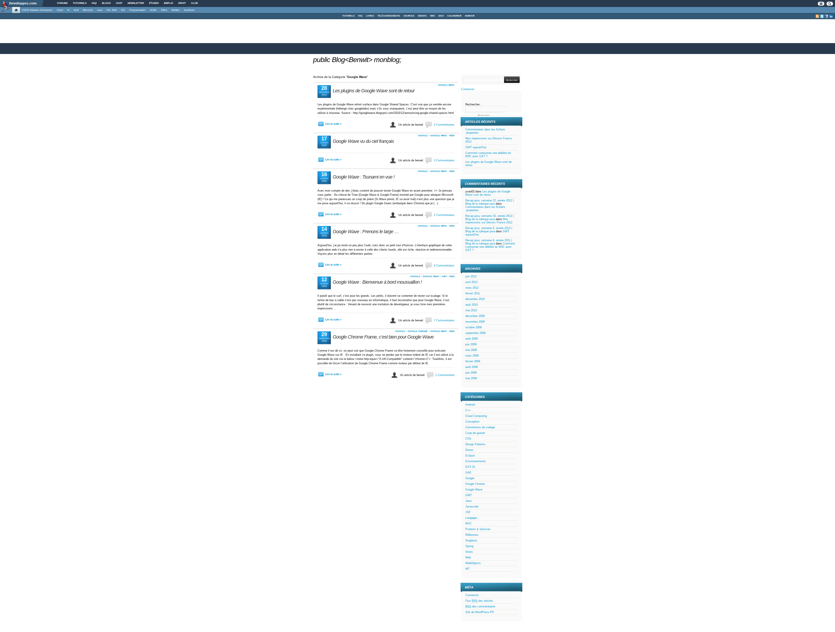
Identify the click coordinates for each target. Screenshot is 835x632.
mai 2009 (471, 350)
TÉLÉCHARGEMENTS (388, 16)
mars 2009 (472, 355)
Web (451, 135)
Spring (469, 546)
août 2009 (471, 338)
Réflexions (472, 534)
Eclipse (470, 455)
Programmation (137, 10)
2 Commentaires (444, 124)
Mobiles (176, 10)
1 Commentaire (444, 375)
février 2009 (472, 361)
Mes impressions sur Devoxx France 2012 (488, 220)
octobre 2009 (473, 327)
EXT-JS (470, 467)
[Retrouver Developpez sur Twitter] (822, 16)
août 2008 (471, 367)
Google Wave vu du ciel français (363, 141)
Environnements (475, 461)
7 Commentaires (444, 320)
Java (99, 10)
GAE (468, 472)
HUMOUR (469, 16)
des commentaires (480, 606)
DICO (441, 16)
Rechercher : (473, 104)
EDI (123, 10)
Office (164, 10)
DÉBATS (422, 16)
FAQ (360, 16)
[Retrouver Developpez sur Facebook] (826, 16)
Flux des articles (479, 600)
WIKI (432, 16)
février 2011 (472, 293)
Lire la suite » (333, 123)
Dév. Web (112, 10)
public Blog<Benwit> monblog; (357, 60)
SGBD (153, 10)
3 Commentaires (444, 160)
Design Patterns (475, 444)
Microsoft (88, 10)
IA (68, 10)
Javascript (471, 506)
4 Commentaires (444, 265)
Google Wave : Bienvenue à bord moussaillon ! (377, 282)
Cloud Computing (476, 416)
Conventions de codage (480, 427)
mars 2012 (472, 287)
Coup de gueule (475, 433)
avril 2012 (471, 282)
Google (423, 135)
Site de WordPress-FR (479, 612)
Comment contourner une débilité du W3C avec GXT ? (490, 247)
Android (470, 404)
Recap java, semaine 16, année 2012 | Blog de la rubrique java (489, 217)
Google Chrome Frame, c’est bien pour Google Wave (383, 337)
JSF (468, 512)
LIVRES (370, 16)
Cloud (60, 10)
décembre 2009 (475, 316)
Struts (469, 551)
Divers (469, 450)
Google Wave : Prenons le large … (366, 231)
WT (467, 568)
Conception (472, 421)
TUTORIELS (348, 16)
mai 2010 (471, 310)
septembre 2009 (475, 333)
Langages (471, 517)
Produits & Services (478, 529)
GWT (444, 276)
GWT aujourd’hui (475, 147)
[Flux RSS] (817, 16)
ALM (76, 10)
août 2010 (471, 304)
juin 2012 (471, 276)
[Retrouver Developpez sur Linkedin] (831, 16)
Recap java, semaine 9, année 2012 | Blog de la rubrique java (488, 229)
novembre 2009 (475, 321)
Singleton (471, 540)
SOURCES (409, 16)
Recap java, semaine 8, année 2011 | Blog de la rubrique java (488, 242)
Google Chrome (418, 331)
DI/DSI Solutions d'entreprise (37, 10)
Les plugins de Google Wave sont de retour (373, 90)
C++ (468, 410)
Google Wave (446, 85)
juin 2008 (471, 372)
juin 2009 (471, 344)
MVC (468, 523)
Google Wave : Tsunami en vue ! (363, 177)
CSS (468, 438)
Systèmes (189, 10)
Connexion (467, 89)
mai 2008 (471, 378)
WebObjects (473, 563)
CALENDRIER (454, 16)
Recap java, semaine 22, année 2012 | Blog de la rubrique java (489, 202)
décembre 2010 (475, 299)
